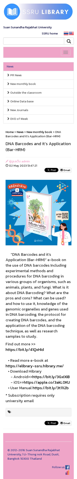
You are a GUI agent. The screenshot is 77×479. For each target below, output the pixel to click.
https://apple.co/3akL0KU (47, 382)
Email (66, 170)
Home (10, 132)
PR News (16, 75)
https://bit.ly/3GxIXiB (51, 377)
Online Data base (22, 101)
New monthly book (23, 84)
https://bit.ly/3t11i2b (51, 388)
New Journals (19, 110)
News (10, 66)
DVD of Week (19, 119)
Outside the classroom (25, 92)
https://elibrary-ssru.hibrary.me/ (35, 366)
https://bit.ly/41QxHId (25, 349)
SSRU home (50, 33)
